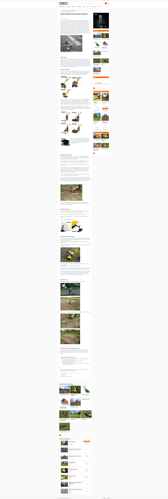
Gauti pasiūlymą (87, 462)
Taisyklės (108, 498)
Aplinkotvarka (74, 6)
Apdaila (84, 6)
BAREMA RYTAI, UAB (72, 450)
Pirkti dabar (87, 441)
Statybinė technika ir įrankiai (69, 10)
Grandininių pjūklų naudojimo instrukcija (63, 407)
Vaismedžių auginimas (74, 373)
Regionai (68, 6)
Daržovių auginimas (79, 373)
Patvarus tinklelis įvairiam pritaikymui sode (75, 490)
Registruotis (107, 0)
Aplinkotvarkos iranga (77, 10)
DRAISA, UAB (71, 470)
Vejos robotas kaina (72, 441)
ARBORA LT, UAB (71, 457)
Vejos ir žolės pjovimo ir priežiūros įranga (64, 420)
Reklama (105, 498)
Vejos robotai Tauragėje (73, 469)
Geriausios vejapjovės (85, 394)
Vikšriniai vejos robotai (64, 431)
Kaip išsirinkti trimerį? (74, 406)
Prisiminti (87, 444)
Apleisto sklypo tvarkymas (64, 394)
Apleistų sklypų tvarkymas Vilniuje (75, 456)
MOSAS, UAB (71, 484)
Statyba (100, 6)
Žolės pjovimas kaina (72, 462)
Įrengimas (79, 6)
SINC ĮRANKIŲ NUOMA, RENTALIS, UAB (100, 83)
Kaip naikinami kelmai (97, 139)
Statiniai (88, 6)
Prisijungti (104, 0)
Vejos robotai (84, 419)
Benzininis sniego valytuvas (74, 395)
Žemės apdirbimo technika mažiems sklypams (97, 73)
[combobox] (101, 80)
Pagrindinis (62, 10)
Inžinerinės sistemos (62, 6)
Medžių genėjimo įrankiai (86, 399)
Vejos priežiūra (73, 419)
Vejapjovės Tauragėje (72, 476)
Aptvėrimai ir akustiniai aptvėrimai (75, 449)
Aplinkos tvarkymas (68, 373)
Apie (102, 498)
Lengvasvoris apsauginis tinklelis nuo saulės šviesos (75, 483)
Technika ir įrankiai (94, 6)
